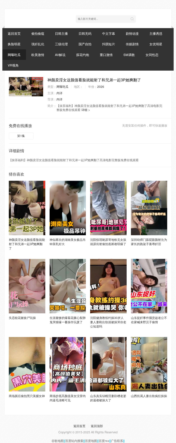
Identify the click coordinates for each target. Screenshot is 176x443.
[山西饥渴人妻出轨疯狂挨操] (149, 364)
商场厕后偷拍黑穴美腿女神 (27, 396)
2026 (100, 86)
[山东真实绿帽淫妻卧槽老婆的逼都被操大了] (108, 364)
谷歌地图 (58, 440)
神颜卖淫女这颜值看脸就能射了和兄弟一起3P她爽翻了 (27, 243)
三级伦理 (61, 44)
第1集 (21, 136)
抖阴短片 (108, 44)
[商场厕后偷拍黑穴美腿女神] (27, 364)
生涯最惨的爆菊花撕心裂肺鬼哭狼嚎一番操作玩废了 (68, 320)
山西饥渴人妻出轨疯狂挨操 (149, 396)
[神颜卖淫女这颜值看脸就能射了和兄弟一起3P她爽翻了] (26, 86)
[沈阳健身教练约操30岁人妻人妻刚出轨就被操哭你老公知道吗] (108, 286)
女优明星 (155, 44)
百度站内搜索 (74, 440)
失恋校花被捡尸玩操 (22, 318)
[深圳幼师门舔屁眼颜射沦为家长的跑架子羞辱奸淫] (149, 208)
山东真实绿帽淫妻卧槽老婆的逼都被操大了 (108, 398)
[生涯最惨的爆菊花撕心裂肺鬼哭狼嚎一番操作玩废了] (68, 286)
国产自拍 (85, 44)
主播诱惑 (155, 33)
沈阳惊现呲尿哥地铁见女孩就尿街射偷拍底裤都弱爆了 (108, 241)
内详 (59, 93)
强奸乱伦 (37, 44)
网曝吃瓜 (14, 54)
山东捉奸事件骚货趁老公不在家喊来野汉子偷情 (149, 320)
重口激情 (106, 54)
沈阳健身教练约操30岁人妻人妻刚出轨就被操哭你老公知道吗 (108, 322)
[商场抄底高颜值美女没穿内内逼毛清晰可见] (68, 364)
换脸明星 (14, 44)
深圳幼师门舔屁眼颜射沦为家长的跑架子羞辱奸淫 (149, 241)
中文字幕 (108, 33)
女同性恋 (152, 54)
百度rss (104, 440)
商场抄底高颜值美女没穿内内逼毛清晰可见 (68, 398)
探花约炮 (82, 54)
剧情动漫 (132, 33)
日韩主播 (61, 33)
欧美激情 (37, 54)
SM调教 (129, 54)
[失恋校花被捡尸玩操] (27, 286)
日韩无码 (85, 33)
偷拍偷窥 (37, 33)
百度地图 (91, 440)
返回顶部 (97, 426)
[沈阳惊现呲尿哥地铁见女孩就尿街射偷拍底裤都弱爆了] (108, 208)
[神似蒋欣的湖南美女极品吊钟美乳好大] (68, 208)
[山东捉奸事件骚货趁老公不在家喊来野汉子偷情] (149, 286)
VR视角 (13, 65)
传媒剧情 (132, 44)
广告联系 (117, 440)
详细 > (85, 110)
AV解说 (60, 54)
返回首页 (14, 33)
